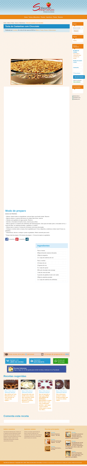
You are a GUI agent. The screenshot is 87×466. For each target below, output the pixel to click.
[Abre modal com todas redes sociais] (27, 239)
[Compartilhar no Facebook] (10, 239)
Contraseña (76, 67)
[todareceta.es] (75, 96)
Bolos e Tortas (10, 22)
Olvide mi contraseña (77, 80)
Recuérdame (77, 73)
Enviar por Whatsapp (61, 361)
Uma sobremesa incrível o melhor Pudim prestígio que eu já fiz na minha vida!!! (62, 397)
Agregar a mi (17, 361)
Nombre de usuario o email (77, 61)
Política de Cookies (66, 462)
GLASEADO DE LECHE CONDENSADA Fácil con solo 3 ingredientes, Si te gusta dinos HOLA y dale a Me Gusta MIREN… (74, 445)
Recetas (60, 17)
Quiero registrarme (76, 81)
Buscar (76, 31)
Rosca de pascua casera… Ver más (55, 434)
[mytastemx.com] (76, 97)
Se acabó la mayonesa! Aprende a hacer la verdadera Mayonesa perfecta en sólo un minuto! (74, 436)
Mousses (13, 392)
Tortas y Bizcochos (34, 17)
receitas (15, 30)
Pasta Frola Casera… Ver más (56, 448)
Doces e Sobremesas (20, 22)
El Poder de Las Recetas (49, 11)
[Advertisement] (37, 45)
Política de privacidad (77, 462)
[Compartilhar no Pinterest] (20, 239)
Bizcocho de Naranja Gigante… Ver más (56, 441)
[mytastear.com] (76, 99)
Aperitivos (49, 17)
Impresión (39, 361)
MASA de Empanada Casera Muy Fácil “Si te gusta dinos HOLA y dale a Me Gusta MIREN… (74, 455)
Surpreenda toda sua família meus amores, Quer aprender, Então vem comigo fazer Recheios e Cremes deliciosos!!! (28, 398)
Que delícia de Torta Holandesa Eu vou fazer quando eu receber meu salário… (10, 397)
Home (26, 17)
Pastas (55, 17)
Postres (43, 17)
